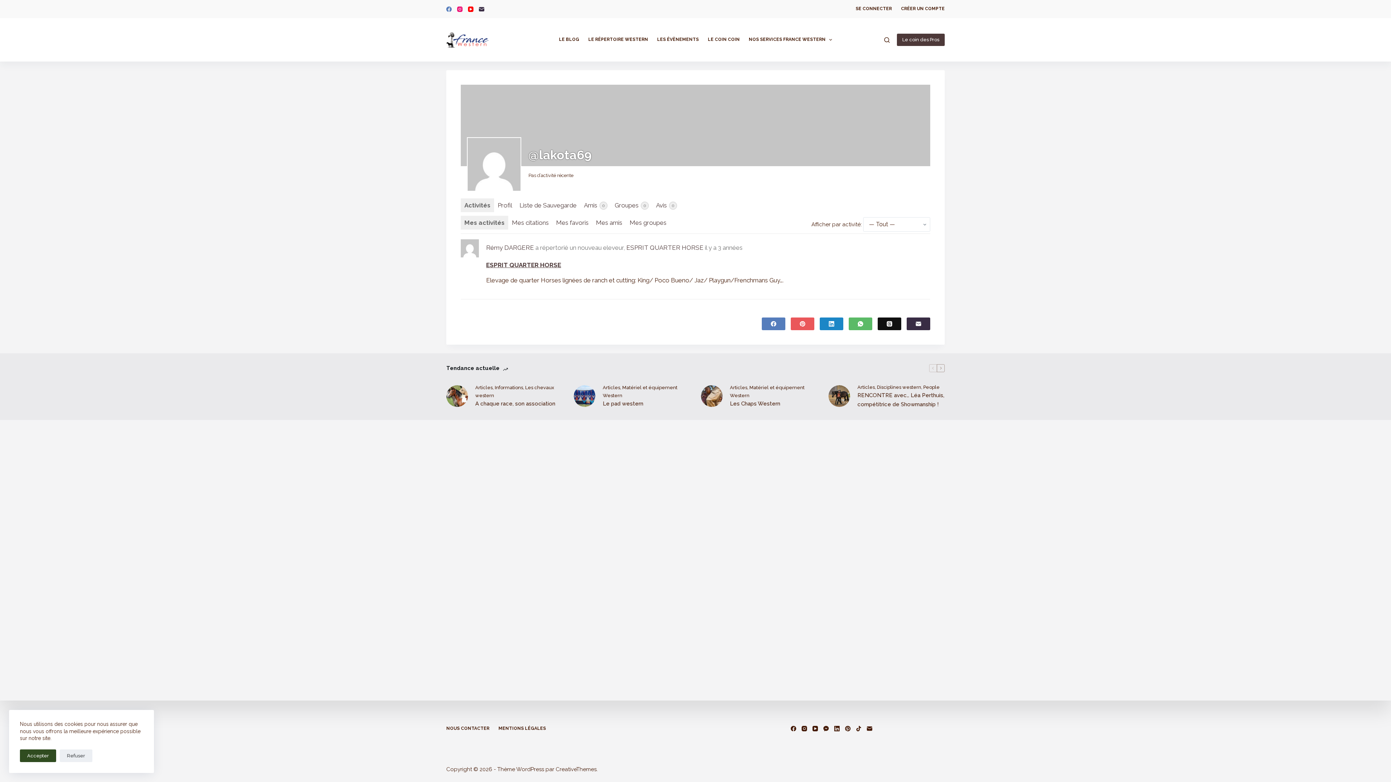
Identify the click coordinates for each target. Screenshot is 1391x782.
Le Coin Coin (724, 39)
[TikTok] (858, 728)
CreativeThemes (576, 769)
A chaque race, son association (515, 403)
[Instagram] (460, 9)
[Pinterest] (802, 324)
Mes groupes (648, 222)
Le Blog (569, 39)
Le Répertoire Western (618, 39)
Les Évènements (678, 39)
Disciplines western (899, 387)
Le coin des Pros (920, 39)
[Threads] (889, 324)
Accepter (38, 755)
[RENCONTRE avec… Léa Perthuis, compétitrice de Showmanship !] (839, 396)
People (931, 387)
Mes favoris (572, 222)
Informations (509, 387)
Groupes (630, 205)
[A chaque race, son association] (457, 396)
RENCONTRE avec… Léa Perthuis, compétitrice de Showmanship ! (900, 400)
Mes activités (484, 222)
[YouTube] (470, 9)
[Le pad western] (585, 396)
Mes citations (530, 222)
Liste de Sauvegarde (548, 205)
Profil (505, 205)
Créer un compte (923, 8)
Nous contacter (467, 728)
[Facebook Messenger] (826, 728)
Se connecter (874, 8)
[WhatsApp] (860, 324)
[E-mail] (481, 9)
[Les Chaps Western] (712, 396)
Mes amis (609, 222)
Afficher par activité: (836, 224)
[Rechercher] (887, 40)
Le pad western (623, 403)
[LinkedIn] (831, 324)
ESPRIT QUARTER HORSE (664, 247)
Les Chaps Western (755, 403)
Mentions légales (522, 728)
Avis (665, 205)
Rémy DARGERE (510, 247)
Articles (484, 387)
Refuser (76, 755)
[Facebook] (449, 9)
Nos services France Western (787, 39)
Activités (477, 205)
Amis (594, 205)
